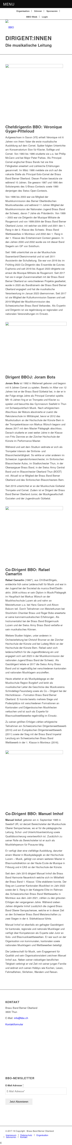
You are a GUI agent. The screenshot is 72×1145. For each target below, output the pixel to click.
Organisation (23, 11)
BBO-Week (31, 16)
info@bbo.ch (21, 1018)
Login (45, 16)
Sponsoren (52, 11)
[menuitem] (23, 11)
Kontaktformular (14, 1024)
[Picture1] (34, 67)
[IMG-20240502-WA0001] (34, 753)
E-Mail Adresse (14, 1085)
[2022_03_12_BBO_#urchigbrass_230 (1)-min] (36, 324)
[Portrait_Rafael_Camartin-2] (34, 509)
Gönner (38, 11)
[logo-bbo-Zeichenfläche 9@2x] (29, 27)
